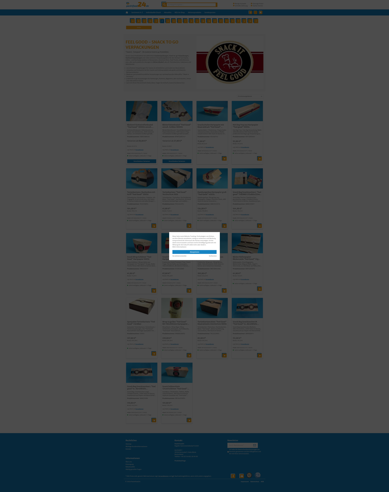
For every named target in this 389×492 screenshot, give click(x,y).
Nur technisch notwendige (179, 256)
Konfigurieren (213, 256)
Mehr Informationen (179, 247)
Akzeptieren (194, 252)
